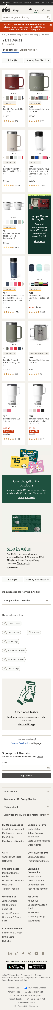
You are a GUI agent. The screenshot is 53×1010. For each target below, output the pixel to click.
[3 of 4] (14, 93)
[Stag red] (11, 98)
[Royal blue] (37, 157)
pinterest (30, 953)
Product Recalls (15, 999)
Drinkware (45, 35)
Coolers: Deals (14, 623)
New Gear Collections (13, 880)
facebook (23, 953)
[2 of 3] (14, 153)
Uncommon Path (36, 884)
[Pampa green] (7, 98)
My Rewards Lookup (12, 833)
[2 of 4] (13, 93)
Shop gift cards (26, 497)
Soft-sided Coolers (16, 650)
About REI (33, 900)
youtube (36, 953)
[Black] (11, 157)
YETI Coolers (13, 632)
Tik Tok (16, 953)
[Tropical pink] (45, 157)
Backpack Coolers (16, 659)
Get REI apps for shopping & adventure (26, 961)
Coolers (35, 632)
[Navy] (41, 98)
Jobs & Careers (9, 900)
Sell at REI (7, 909)
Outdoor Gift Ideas (11, 856)
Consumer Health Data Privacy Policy (26, 995)
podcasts (43, 953)
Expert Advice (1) (29, 49)
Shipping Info (34, 844)
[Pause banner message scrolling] (50, 25)
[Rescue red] (19, 284)
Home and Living (14, 35)
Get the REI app (26, 724)
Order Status (34, 829)
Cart (42, 10)
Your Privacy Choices (36, 988)
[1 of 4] (12, 93)
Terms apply (39, 493)
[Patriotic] (45, 284)
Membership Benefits (13, 841)
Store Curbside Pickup (39, 840)
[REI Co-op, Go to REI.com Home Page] (6, 10)
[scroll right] (23, 98)
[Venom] (41, 284)
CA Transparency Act (35, 999)
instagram (10, 953)
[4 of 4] (16, 93)
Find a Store (8, 936)
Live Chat (6, 940)
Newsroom (33, 912)
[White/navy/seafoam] (33, 284)
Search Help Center (12, 932)
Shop (15, 10)
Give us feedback (19, 743)
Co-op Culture (9, 904)
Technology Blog (36, 916)
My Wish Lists (8, 837)
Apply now (12, 567)
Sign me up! (26, 775)
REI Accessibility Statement (26, 1006)
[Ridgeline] (15, 98)
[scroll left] (3, 98)
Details (40, 756)
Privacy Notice (14, 992)
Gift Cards (7, 861)
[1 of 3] (12, 153)
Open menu (48, 10)
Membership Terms (26, 1002)
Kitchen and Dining (31, 35)
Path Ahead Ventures (38, 888)
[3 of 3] (15, 153)
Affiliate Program (10, 913)
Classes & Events (36, 880)
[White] (19, 157)
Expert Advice (34, 876)
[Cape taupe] (19, 98)
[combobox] (26, 17)
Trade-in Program (10, 888)
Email (4, 762)
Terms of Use (13, 988)
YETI (3, 35)
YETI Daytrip (13, 668)
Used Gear (7, 884)
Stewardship (34, 920)
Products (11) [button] (10, 49)
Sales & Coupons (36, 856)
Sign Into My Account (13, 829)
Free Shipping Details (38, 861)
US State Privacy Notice (35, 992)
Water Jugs (13, 641)
